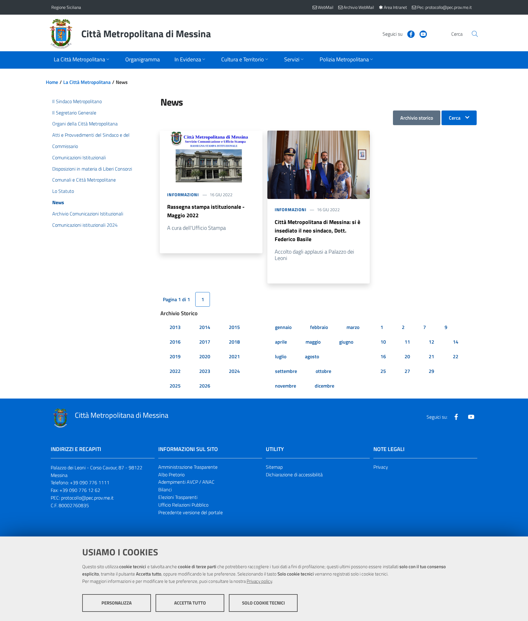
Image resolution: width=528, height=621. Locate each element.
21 (431, 356)
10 (383, 341)
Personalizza (116, 602)
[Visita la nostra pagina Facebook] (408, 33)
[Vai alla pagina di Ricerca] (475, 34)
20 (407, 356)
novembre (285, 385)
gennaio (283, 327)
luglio (280, 356)
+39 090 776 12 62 (80, 490)
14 (455, 341)
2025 (175, 385)
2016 (175, 341)
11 (407, 341)
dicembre (324, 385)
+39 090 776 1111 (89, 482)
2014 (204, 327)
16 (383, 356)
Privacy (380, 467)
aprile (281, 341)
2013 (175, 327)
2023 (204, 371)
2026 (204, 385)
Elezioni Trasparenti (177, 497)
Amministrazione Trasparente (188, 467)
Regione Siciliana (66, 7)
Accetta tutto (190, 602)
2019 (175, 356)
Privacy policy (259, 581)
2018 (234, 341)
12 (431, 341)
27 (407, 371)
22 (455, 356)
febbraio (319, 327)
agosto (312, 356)
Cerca (454, 117)
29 (431, 371)
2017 (204, 341)
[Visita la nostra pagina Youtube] (421, 33)
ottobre (323, 371)
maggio (313, 341)
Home (52, 82)
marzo (352, 327)
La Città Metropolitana (87, 82)
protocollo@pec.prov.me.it (87, 497)
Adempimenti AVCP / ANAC (186, 482)
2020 (204, 356)
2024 (234, 371)
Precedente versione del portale (190, 512)
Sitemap (274, 467)
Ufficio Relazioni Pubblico (183, 504)
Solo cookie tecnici (263, 602)
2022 (175, 371)
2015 (234, 327)
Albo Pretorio (171, 474)
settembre (286, 371)
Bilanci (165, 489)
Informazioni (183, 194)
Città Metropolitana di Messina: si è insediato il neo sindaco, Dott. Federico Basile (317, 230)
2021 (234, 356)
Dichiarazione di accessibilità (294, 474)
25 (383, 371)
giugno (346, 341)
